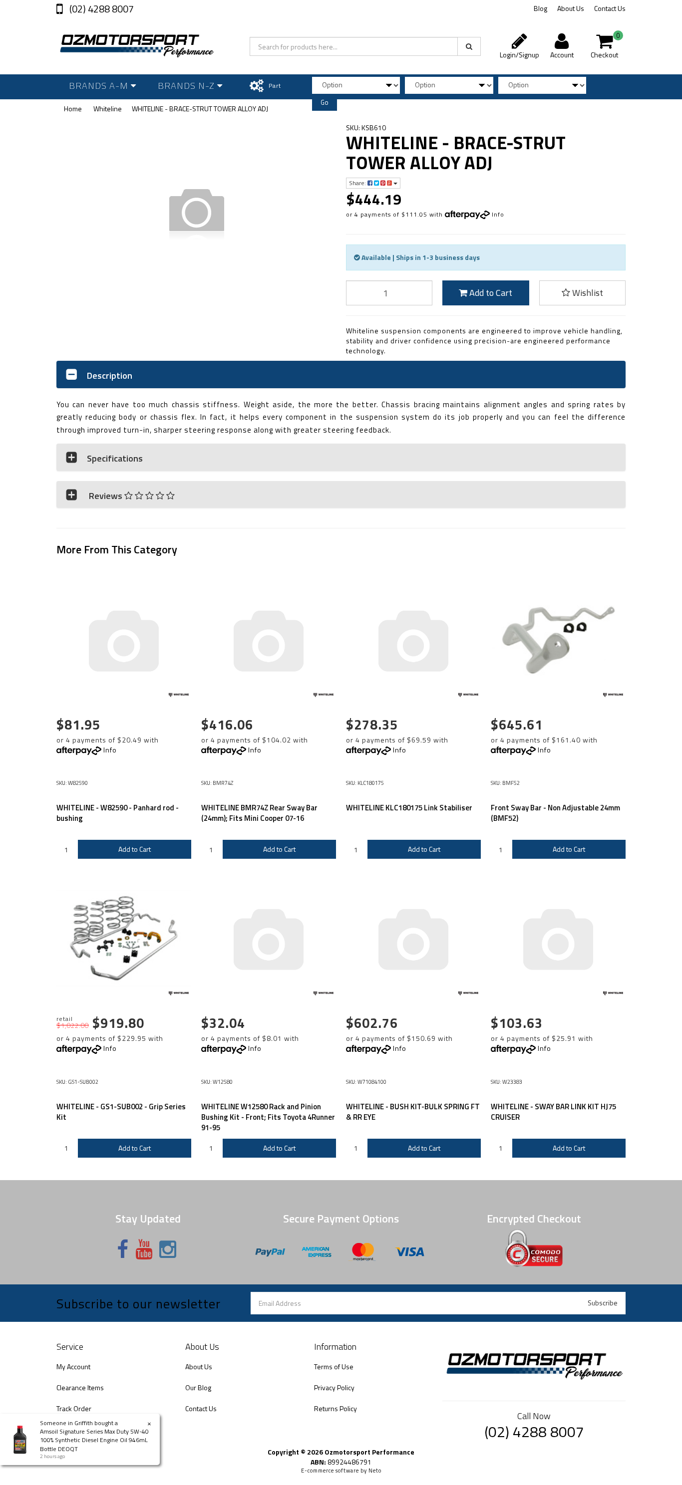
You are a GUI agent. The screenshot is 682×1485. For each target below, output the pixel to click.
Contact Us (610, 8)
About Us (570, 8)
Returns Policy (335, 1408)
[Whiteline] (179, 695)
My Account (73, 1366)
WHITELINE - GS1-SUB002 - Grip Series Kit (121, 1112)
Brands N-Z (187, 85)
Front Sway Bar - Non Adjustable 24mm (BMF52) (555, 813)
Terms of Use (333, 1366)
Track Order (73, 1408)
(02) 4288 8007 (100, 8)
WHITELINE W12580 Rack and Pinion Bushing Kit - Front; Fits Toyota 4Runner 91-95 (268, 1117)
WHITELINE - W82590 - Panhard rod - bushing (117, 813)
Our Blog (198, 1387)
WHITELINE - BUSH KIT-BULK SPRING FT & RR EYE (413, 1112)
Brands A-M (100, 85)
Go (325, 102)
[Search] (469, 46)
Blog (540, 8)
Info (498, 214)
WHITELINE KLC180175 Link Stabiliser (409, 807)
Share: (358, 183)
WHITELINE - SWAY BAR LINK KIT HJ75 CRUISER (553, 1112)
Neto (374, 1471)
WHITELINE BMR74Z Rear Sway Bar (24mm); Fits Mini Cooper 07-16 (259, 813)
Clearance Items (80, 1387)
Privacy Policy (334, 1387)
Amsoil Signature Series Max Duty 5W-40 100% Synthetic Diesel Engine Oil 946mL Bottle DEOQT (94, 1440)
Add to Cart (489, 292)
